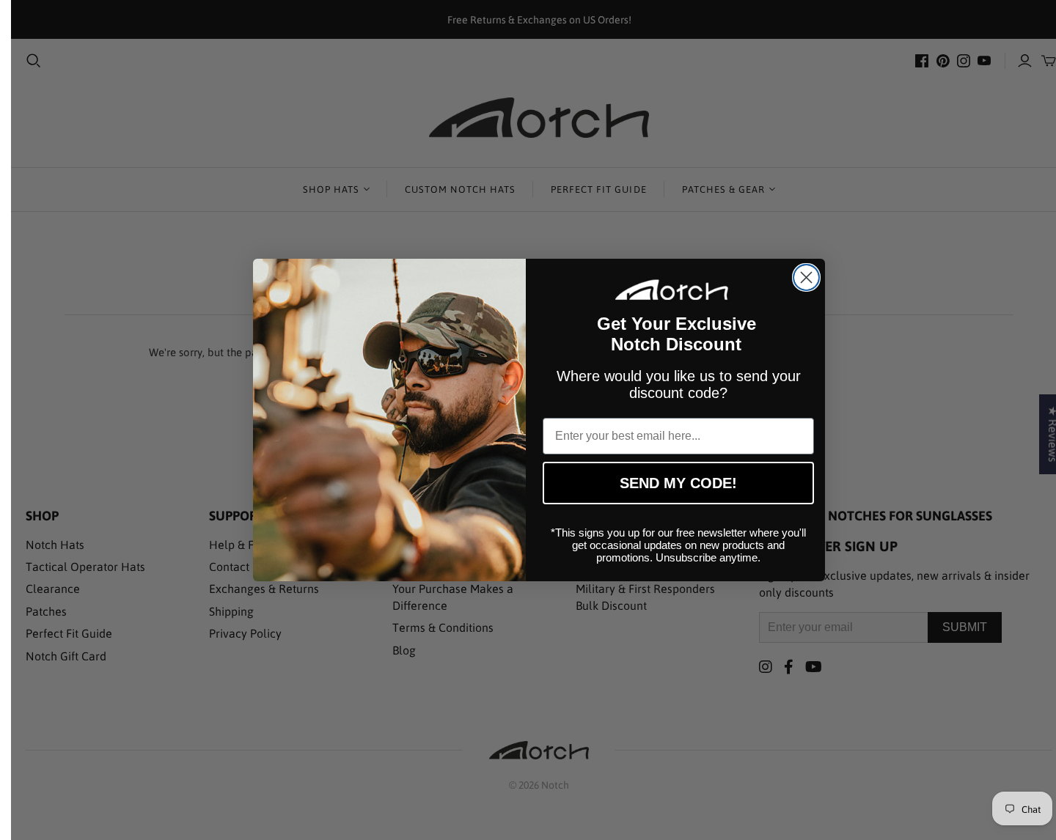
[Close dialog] (806, 277)
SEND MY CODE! (678, 483)
